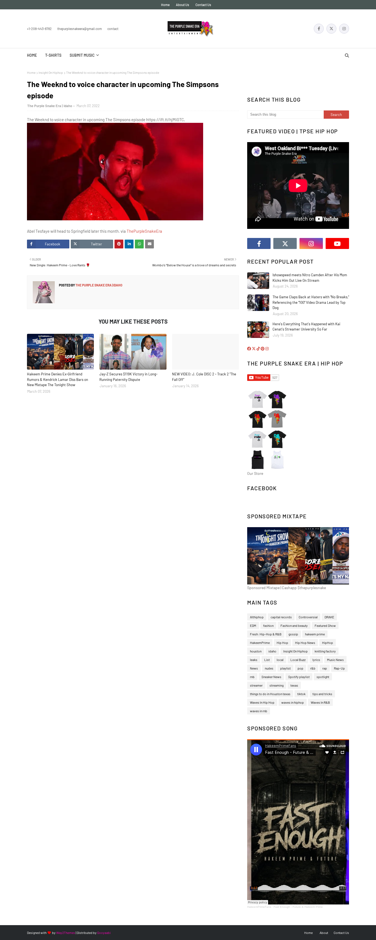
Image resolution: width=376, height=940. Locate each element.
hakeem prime (315, 634)
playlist (285, 668)
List (267, 660)
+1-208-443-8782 (39, 29)
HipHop (327, 642)
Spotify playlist (299, 677)
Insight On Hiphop (51, 72)
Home (165, 5)
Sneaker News (271, 677)
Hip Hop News (305, 642)
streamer (256, 685)
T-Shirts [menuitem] (53, 55)
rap (324, 668)
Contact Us (203, 5)
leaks (253, 660)
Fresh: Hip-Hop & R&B (266, 634)
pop (300, 668)
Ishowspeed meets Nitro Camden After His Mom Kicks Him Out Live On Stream (310, 278)
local (280, 660)
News (254, 668)
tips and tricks (322, 694)
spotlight (323, 677)
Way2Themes (65, 932)
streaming (276, 685)
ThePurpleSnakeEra (144, 231)
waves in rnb (258, 711)
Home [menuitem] (32, 55)
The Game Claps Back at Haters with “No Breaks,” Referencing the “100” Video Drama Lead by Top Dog (311, 302)
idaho (272, 651)
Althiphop (257, 617)
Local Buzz (298, 660)
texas (294, 685)
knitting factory (325, 651)
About (324, 932)
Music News (335, 660)
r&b (312, 668)
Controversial (308, 617)
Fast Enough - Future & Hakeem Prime (298, 906)
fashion (268, 625)
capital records (281, 617)
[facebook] (319, 29)
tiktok (301, 694)
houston (255, 651)
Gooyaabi (104, 932)
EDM (253, 625)
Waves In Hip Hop (262, 702)
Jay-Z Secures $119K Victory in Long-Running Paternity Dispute (128, 377)
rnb (252, 677)
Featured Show (325, 625)
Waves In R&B (320, 702)
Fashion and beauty (294, 625)
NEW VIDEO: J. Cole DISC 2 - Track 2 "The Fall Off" (204, 377)
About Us (182, 5)
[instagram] (344, 29)
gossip (293, 634)
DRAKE (329, 617)
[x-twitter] (331, 29)
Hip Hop (282, 642)
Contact (112, 29)
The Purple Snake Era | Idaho (49, 106)
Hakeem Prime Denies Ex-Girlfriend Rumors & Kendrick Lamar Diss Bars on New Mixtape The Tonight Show (57, 379)
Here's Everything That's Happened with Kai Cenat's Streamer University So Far (306, 327)
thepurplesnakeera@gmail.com (79, 29)
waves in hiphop (292, 702)
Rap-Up (339, 668)
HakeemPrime (260, 642)
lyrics (316, 660)
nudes (269, 668)
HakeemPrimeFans (259, 906)
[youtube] (337, 243)
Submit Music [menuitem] (82, 55)
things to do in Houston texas (270, 694)
